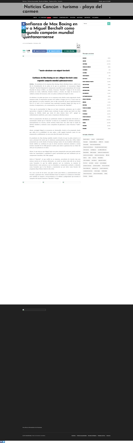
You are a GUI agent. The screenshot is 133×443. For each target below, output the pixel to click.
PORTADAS (46, 17)
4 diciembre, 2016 (37, 43)
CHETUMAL (85, 64)
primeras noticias (87, 165)
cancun (92, 139)
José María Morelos (102, 149)
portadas (91, 163)
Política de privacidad (33, 1)
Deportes (87, 17)
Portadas (85, 114)
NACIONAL (80, 17)
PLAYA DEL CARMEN (87, 108)
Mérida (107, 155)
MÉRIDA (84, 102)
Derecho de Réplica (43, 1)
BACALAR (84, 58)
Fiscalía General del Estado (101, 147)
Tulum (105, 173)
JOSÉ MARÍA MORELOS (87, 96)
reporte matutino (104, 168)
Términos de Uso (53, 1)
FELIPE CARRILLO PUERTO (88, 81)
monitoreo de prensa (99, 155)
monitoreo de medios (88, 155)
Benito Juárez (86, 139)
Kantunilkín (86, 152)
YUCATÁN (72, 17)
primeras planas (96, 165)
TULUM (84, 122)
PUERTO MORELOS (87, 116)
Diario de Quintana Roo (95, 144)
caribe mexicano (100, 139)
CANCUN (84, 61)
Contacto (60, 1)
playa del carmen (102, 160)
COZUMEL (85, 72)
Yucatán (84, 128)
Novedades (100, 157)
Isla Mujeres (93, 149)
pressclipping (103, 163)
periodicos (94, 160)
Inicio (35, 17)
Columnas (95, 17)
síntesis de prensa (87, 173)
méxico (85, 157)
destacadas (85, 144)
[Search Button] (108, 23)
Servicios (25, 1)
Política (84, 111)
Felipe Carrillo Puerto (88, 147)
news (90, 157)
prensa (96, 163)
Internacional (86, 90)
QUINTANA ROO (63, 17)
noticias (94, 157)
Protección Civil (105, 165)
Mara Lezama (93, 152)
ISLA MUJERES (86, 93)
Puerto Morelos (86, 168)
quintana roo (95, 168)
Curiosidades (86, 75)
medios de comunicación (103, 152)
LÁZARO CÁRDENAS (87, 99)
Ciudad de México (87, 67)
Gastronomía (86, 87)
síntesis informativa (98, 173)
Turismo (55, 17)
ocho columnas (86, 160)
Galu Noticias (86, 84)
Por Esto (85, 163)
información (86, 149)
